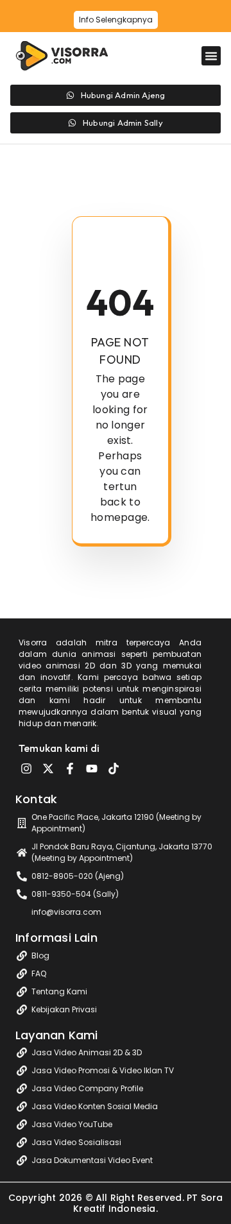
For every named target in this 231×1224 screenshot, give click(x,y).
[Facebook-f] (70, 768)
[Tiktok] (113, 768)
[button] (211, 55)
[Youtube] (92, 768)
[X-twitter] (48, 768)
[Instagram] (26, 768)
